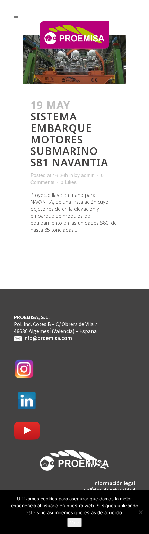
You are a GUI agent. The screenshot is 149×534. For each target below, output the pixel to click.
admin (88, 175)
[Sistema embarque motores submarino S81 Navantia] (74, 59)
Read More (50, 250)
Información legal (114, 482)
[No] (140, 512)
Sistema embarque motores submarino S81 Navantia (69, 139)
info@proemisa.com (47, 337)
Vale (74, 522)
